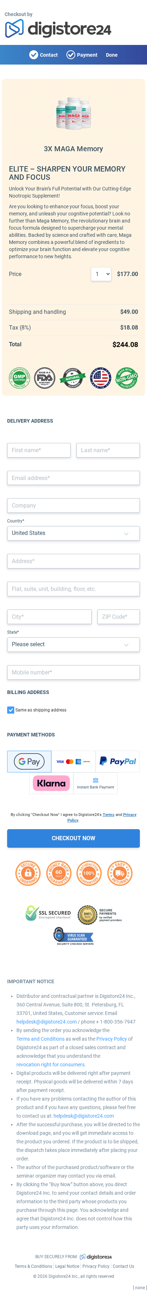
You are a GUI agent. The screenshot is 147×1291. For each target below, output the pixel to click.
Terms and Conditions (40, 1039)
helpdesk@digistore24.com (46, 1022)
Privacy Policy (111, 1039)
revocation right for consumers (50, 1064)
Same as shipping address (40, 710)
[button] (126, 533)
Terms (109, 814)
